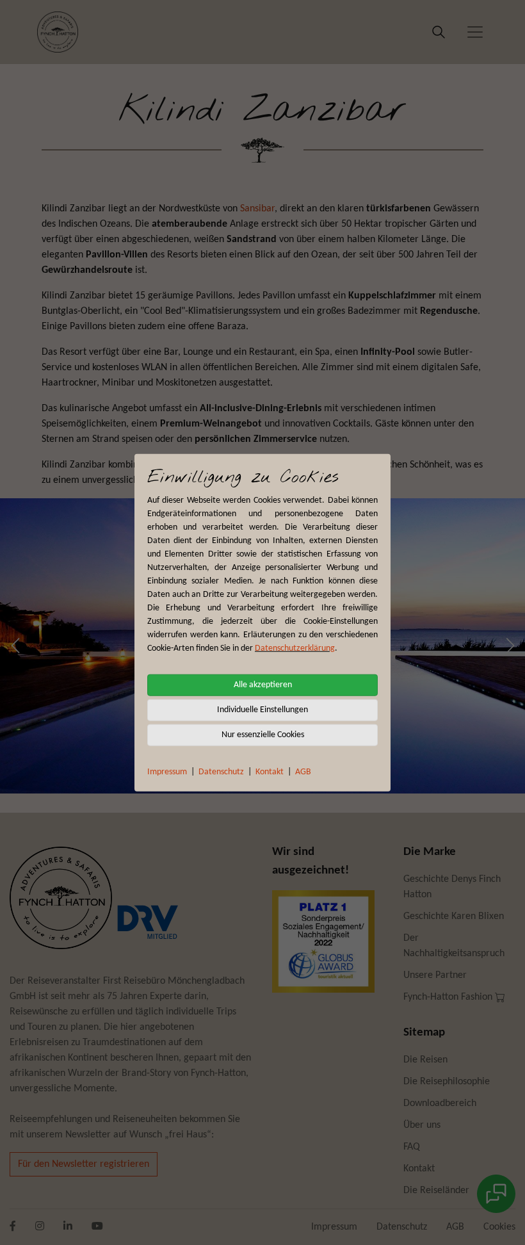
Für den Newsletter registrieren (83, 1164)
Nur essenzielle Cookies (263, 734)
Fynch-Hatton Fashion (449, 997)
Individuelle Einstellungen (262, 709)
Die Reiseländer (436, 1190)
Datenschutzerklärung (295, 648)
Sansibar (257, 209)
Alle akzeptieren (263, 684)
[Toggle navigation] (475, 32)
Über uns (421, 1125)
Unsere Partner (435, 975)
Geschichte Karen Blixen (453, 916)
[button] (15, 645)
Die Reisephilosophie (446, 1082)
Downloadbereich (439, 1103)
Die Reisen (425, 1060)
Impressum (167, 771)
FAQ (411, 1147)
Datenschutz (221, 771)
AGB (303, 771)
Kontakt (269, 771)
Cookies (499, 1227)
